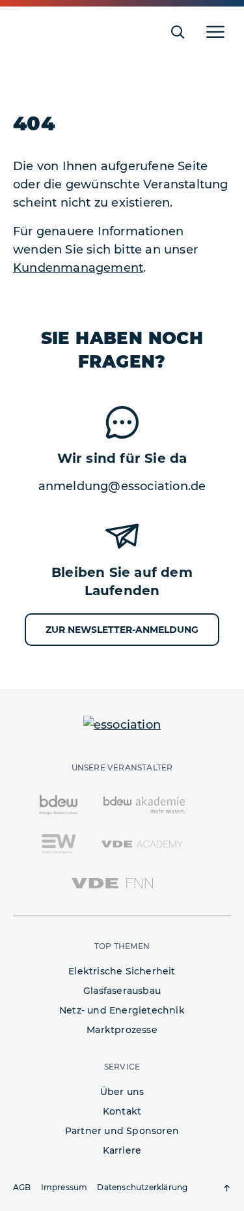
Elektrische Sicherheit (121, 971)
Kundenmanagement (78, 268)
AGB (22, 1187)
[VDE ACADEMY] (142, 843)
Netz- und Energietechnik (122, 1010)
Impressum (64, 1187)
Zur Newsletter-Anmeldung (122, 629)
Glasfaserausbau (122, 991)
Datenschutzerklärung (142, 1187)
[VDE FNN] (112, 882)
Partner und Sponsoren (122, 1131)
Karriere (122, 1150)
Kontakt (122, 1111)
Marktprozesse (122, 1030)
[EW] (58, 843)
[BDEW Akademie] (144, 804)
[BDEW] (58, 804)
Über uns (122, 1092)
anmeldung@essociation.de (122, 486)
